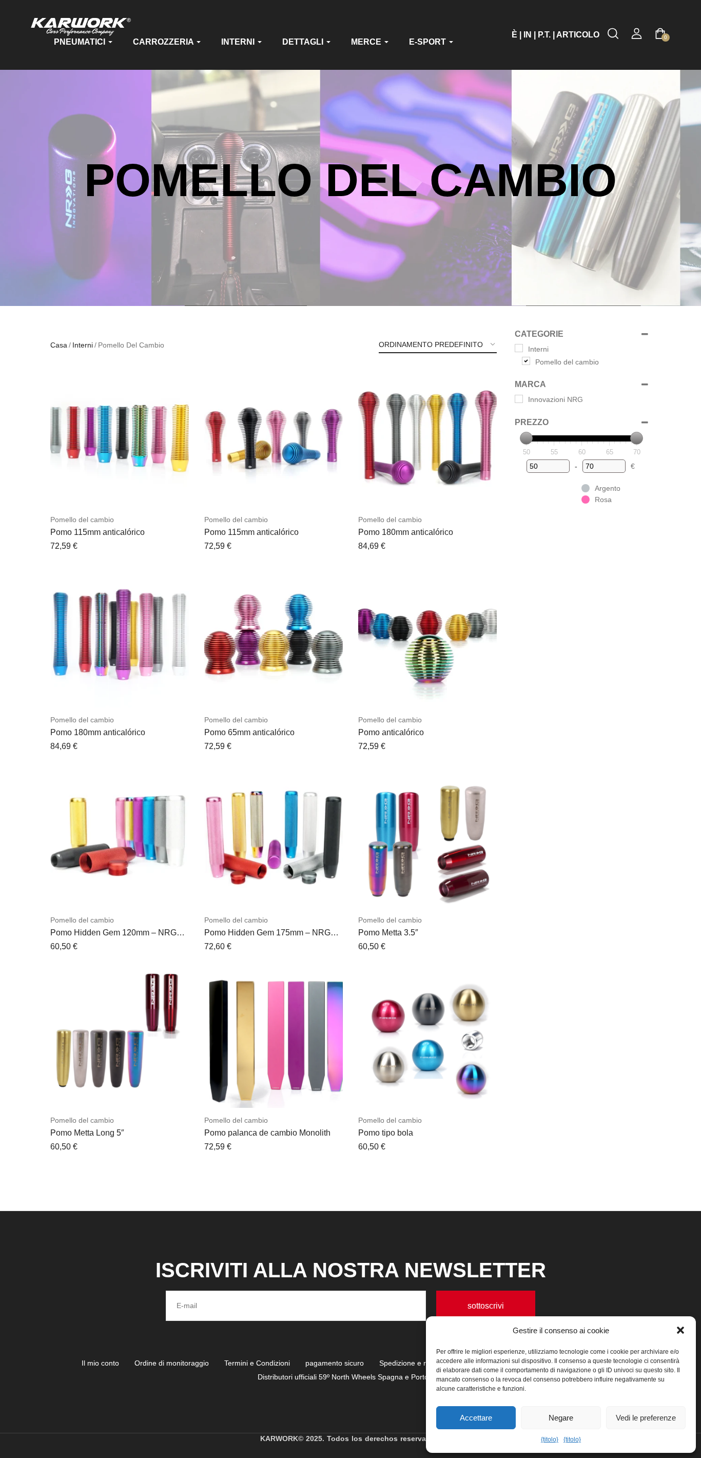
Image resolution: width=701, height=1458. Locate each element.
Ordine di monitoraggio (171, 1363)
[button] (680, 1330)
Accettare (476, 1417)
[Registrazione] (636, 33)
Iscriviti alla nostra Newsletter (350, 1270)
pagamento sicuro (334, 1363)
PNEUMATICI (80, 41)
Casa (58, 345)
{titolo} (549, 1439)
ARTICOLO (577, 34)
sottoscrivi (486, 1305)
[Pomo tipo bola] (427, 1038)
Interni (82, 345)
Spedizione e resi (407, 1363)
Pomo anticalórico (391, 732)
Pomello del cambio (82, 519)
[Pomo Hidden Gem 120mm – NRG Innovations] (119, 838)
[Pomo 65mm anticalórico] (273, 638)
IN (527, 34)
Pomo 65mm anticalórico (249, 732)
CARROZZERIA (164, 41)
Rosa (603, 499)
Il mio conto (100, 1363)
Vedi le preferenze (646, 1417)
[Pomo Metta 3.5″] (427, 838)
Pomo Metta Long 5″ (87, 1132)
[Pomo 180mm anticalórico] (427, 438)
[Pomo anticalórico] (427, 638)
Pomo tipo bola (385, 1132)
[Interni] (519, 348)
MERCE (367, 41)
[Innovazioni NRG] (519, 399)
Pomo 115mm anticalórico (97, 532)
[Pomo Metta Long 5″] (119, 1038)
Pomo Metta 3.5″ (388, 932)
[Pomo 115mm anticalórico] (119, 438)
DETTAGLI (303, 41)
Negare (561, 1417)
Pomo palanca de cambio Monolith (267, 1132)
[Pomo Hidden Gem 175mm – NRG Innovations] (273, 838)
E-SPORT (428, 41)
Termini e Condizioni (257, 1363)
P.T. (544, 34)
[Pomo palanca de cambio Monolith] (273, 1038)
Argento (607, 488)
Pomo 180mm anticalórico (405, 532)
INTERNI (239, 41)
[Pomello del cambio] (526, 361)
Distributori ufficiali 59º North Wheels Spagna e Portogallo (351, 1377)
